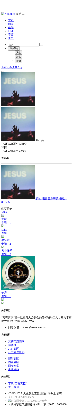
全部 (4, 211)
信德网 (12, 345)
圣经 (11, 27)
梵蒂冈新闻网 (16, 341)
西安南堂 (13, 365)
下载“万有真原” (17, 383)
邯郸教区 (13, 358)
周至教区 (13, 362)
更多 (11, 38)
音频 (11, 34)
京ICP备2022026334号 (21, 397)
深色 (18, 56)
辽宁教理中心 (16, 352)
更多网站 (13, 369)
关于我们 (13, 387)
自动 (18, 60)
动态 (11, 23)
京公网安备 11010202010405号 (29, 400)
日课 (11, 31)
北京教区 (13, 348)
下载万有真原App (11, 67)
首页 (11, 20)
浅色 (18, 52)
